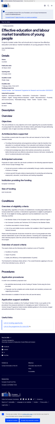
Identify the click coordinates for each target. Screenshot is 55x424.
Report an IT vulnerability (8, 402)
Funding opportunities (8, 25)
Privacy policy (43, 402)
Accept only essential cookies (30, 420)
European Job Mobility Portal (9, 385)
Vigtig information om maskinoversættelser (26, 17)
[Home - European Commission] (6, 5)
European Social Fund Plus (9, 382)
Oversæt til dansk (9, 17)
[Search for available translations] (30, 326)
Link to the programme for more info (16, 326)
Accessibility (31, 371)
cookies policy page (27, 414)
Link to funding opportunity (13, 323)
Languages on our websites (24, 402)
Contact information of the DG (9, 365)
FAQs (29, 368)
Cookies (36, 402)
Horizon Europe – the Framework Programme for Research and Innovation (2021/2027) (27, 90)
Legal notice (5, 405)
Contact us (39, 399)
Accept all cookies (12, 420)
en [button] (44, 5)
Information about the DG (35, 365)
